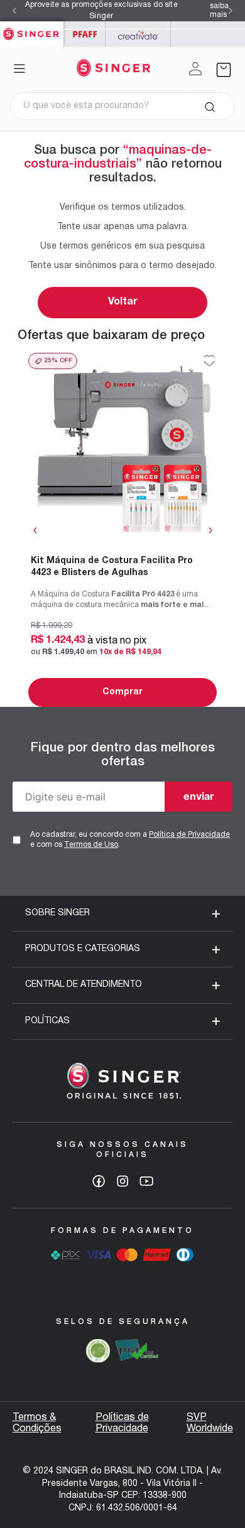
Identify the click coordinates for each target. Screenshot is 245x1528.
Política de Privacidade (189, 834)
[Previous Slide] (14, 10)
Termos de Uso (91, 844)
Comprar (122, 692)
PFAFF (84, 34)
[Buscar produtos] (209, 106)
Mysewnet (138, 34)
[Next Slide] (230, 10)
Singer (32, 28)
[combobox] (122, 106)
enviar (198, 796)
